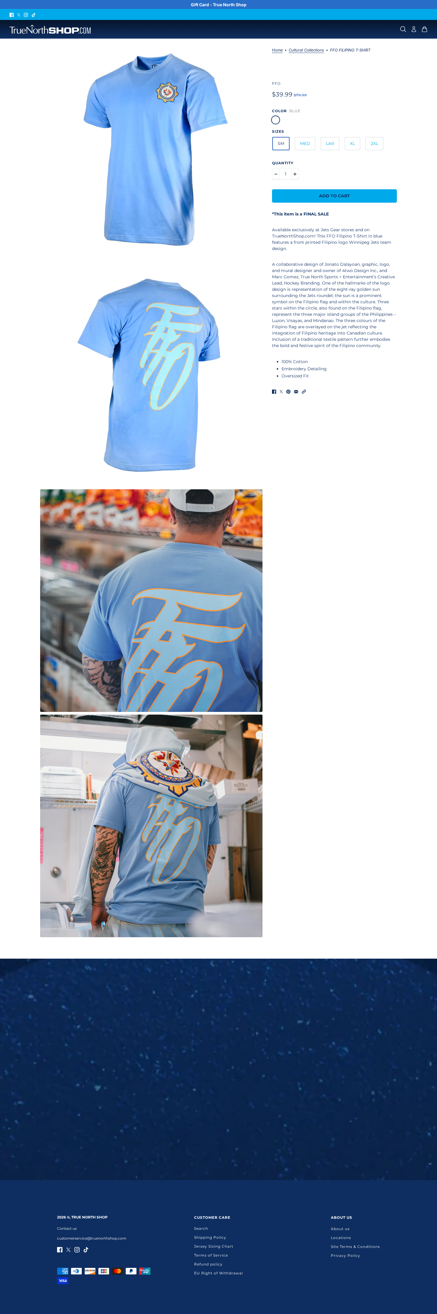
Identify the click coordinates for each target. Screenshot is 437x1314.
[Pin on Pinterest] (288, 391)
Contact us (67, 1228)
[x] (19, 14)
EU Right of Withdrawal (218, 1273)
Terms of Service (211, 1255)
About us (340, 1228)
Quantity (282, 163)
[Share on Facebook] (274, 391)
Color (279, 111)
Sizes (278, 131)
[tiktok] (33, 14)
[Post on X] (281, 391)
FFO (276, 83)
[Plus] (295, 174)
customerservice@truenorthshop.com (91, 1238)
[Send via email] (296, 391)
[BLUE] (275, 120)
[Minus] (276, 174)
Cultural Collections (306, 50)
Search (201, 1228)
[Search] (403, 29)
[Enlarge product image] (151, 150)
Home (277, 50)
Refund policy (208, 1264)
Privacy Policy (345, 1255)
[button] (303, 391)
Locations (341, 1237)
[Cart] (424, 29)
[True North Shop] (50, 29)
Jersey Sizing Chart (213, 1246)
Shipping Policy (210, 1237)
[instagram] (25, 14)
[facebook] (11, 14)
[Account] (414, 29)
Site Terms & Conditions (355, 1246)
